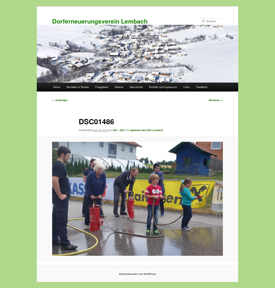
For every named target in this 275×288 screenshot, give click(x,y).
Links (186, 87)
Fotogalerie (101, 87)
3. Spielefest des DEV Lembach (145, 130)
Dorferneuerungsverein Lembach (100, 21)
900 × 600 (118, 130)
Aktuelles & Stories (77, 87)
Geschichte (136, 87)
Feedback (202, 87)
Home (56, 87)
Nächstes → (216, 100)
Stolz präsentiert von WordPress (137, 274)
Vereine (119, 87)
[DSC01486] (137, 199)
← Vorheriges (60, 100)
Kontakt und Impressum (163, 87)
